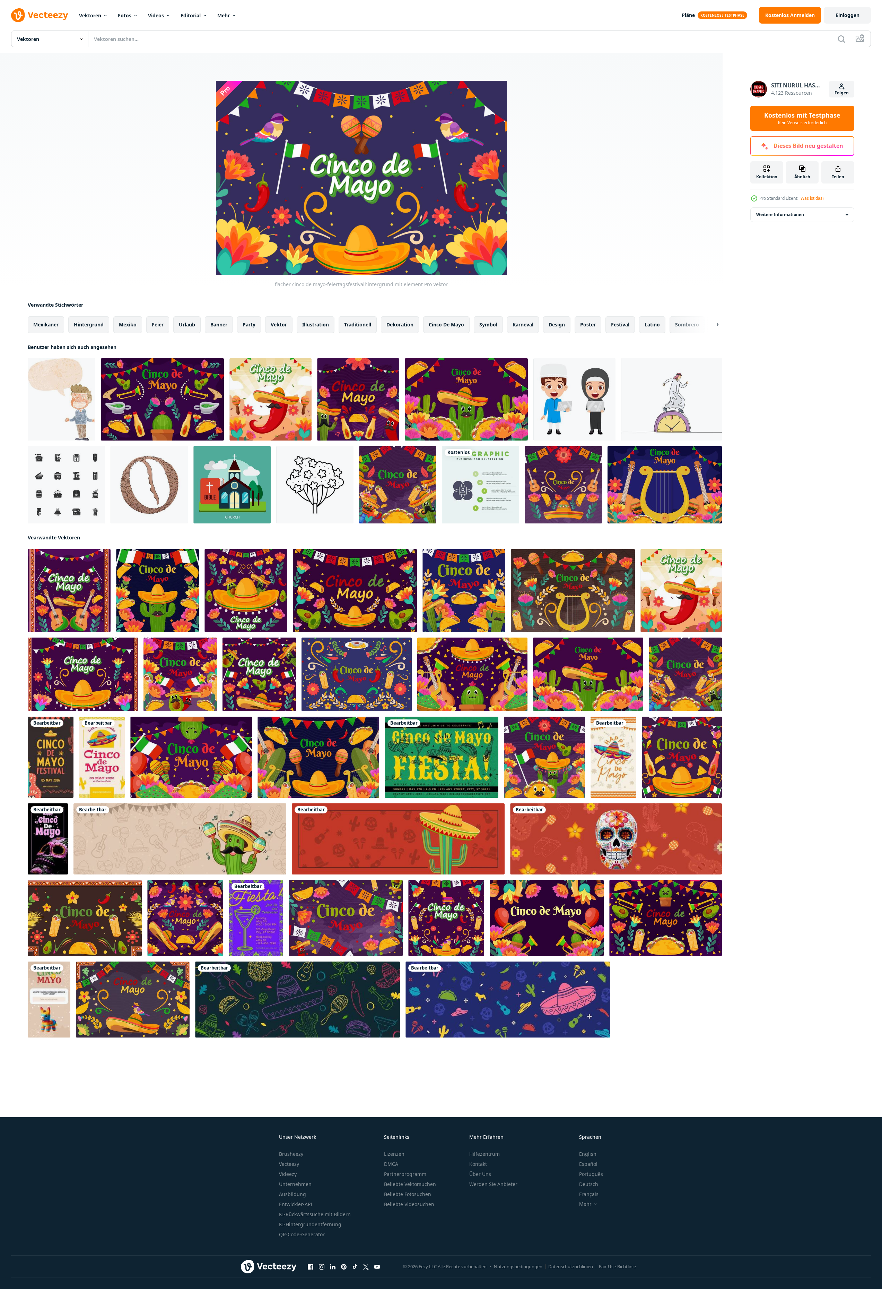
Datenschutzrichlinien (570, 1266)
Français (589, 1194)
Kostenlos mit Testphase (802, 118)
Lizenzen (394, 1154)
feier (158, 324)
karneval (523, 324)
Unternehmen (295, 1184)
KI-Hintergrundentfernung (310, 1224)
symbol (488, 324)
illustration (315, 324)
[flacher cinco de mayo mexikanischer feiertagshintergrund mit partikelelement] (357, 674)
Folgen (842, 93)
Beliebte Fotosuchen (407, 1194)
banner (218, 324)
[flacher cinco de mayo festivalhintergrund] (547, 918)
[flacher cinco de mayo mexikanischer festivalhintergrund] (665, 484)
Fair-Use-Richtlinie (617, 1266)
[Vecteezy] (39, 15)
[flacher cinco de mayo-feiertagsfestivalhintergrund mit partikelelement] (83, 674)
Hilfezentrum (484, 1154)
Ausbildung (292, 1194)
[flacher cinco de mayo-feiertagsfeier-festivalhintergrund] (446, 918)
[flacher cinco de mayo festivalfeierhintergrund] (472, 674)
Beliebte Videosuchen (409, 1204)
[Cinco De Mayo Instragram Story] (613, 757)
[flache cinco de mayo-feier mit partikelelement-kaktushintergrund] (466, 399)
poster (588, 324)
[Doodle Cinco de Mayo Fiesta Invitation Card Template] (441, 757)
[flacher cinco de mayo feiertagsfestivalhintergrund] (355, 590)
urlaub (187, 324)
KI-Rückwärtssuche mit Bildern (315, 1214)
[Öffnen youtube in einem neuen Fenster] (377, 1267)
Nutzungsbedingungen (518, 1266)
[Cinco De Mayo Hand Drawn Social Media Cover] (297, 1000)
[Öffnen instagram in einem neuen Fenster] (321, 1267)
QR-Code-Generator (302, 1234)
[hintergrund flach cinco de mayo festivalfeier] (191, 757)
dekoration (399, 324)
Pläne (688, 15)
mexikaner (46, 324)
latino (652, 324)
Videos (156, 15)
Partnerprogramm (405, 1174)
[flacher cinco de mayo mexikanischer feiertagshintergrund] (270, 399)
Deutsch (588, 1184)
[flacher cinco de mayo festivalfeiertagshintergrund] (463, 590)
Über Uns (480, 1174)
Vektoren (90, 15)
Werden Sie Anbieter (493, 1184)
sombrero (687, 324)
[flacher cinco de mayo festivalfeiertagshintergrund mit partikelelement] (397, 484)
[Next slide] (711, 324)
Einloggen (847, 15)
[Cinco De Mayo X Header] (616, 838)
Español (588, 1164)
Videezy (288, 1174)
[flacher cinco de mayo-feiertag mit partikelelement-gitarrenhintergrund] (69, 590)
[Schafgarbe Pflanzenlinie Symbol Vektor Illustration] (314, 484)
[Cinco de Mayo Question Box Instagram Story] (49, 1000)
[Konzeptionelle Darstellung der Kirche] (232, 484)
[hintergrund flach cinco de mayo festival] (180, 674)
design (557, 324)
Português (591, 1174)
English (587, 1154)
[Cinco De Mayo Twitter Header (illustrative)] (179, 838)
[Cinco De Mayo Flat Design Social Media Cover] (507, 1000)
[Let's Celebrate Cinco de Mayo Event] (102, 757)
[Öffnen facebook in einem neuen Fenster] (310, 1267)
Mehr (223, 15)
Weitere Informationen (780, 214)
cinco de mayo (446, 324)
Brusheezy (291, 1154)
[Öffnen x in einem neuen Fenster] (366, 1267)
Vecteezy (289, 1164)
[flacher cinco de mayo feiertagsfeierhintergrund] (358, 399)
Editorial (191, 15)
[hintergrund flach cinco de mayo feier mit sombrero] (318, 757)
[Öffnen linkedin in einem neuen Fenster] (332, 1267)
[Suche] (841, 39)
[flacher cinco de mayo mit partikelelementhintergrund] (346, 918)
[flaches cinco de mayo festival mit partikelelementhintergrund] (162, 399)
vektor (279, 324)
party (249, 324)
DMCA (391, 1164)
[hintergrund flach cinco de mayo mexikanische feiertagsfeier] (563, 484)
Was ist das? (812, 198)
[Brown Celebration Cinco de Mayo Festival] (50, 757)
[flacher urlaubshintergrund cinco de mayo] (259, 674)
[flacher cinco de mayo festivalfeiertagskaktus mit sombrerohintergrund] (157, 590)
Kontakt (478, 1164)
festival (620, 324)
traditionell (357, 324)
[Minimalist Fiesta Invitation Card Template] (256, 918)
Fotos (124, 15)
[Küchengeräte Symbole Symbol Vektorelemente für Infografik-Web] (66, 484)
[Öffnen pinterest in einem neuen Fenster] (344, 1267)
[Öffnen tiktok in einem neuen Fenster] (355, 1267)
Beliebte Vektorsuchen (410, 1184)
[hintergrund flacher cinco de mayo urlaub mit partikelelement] (245, 590)
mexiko (128, 324)
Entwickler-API (295, 1204)
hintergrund (89, 324)
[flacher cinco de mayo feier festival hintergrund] (682, 757)
